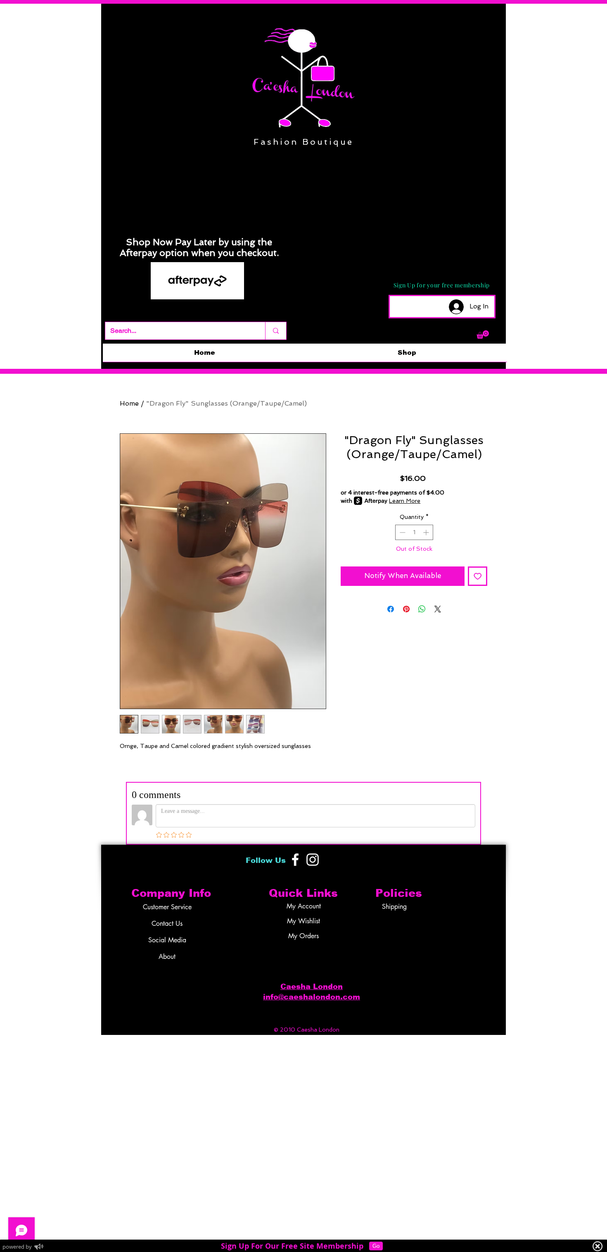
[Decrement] (401, 532)
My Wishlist (303, 921)
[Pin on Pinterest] (406, 609)
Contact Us (167, 923)
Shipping (394, 906)
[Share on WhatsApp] (422, 609)
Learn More (404, 500)
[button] (483, 334)
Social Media (167, 940)
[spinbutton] (414, 532)
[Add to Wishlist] (478, 576)
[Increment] (427, 532)
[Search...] (275, 330)
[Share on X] (438, 609)
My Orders (303, 936)
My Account (304, 906)
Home (129, 403)
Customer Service (167, 907)
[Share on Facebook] (391, 609)
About (167, 956)
